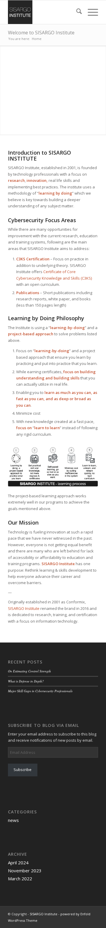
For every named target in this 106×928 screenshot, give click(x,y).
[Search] (76, 12)
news (13, 820)
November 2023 (25, 870)
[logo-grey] (44, 12)
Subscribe (23, 769)
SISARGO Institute (23, 608)
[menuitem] (76, 12)
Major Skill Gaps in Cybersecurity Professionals (40, 691)
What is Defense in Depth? (26, 681)
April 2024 (18, 863)
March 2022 (20, 878)
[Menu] (90, 12)
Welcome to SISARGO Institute (41, 32)
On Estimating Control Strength (29, 671)
